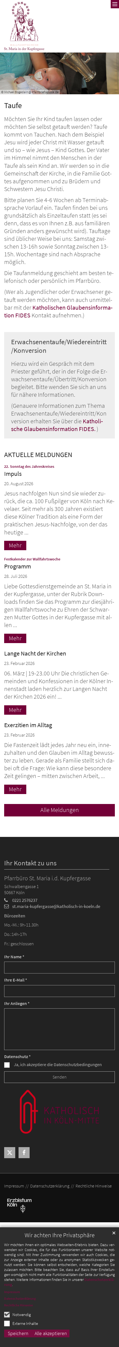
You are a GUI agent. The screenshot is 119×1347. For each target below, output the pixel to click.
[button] (9, 1152)
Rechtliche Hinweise (18, 1305)
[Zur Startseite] (24, 26)
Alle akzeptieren (51, 1333)
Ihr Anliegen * (17, 1003)
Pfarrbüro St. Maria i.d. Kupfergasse (47, 878)
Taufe (13, 105)
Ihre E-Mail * (15, 980)
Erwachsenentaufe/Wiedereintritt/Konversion (59, 346)
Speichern (18, 1333)
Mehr (15, 545)
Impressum (12, 1292)
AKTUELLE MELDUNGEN (38, 454)
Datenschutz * (17, 1056)
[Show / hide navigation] (115, 4)
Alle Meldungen (59, 810)
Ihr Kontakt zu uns (30, 863)
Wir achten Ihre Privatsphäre (60, 1235)
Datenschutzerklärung (20, 1298)
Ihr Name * (14, 956)
